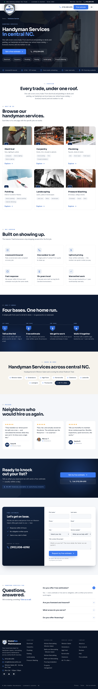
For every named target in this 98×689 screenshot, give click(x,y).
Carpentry (17, 59)
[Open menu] (91, 7)
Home (4, 18)
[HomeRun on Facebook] (4, 674)
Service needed (75, 530)
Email (73, 521)
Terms (82, 685)
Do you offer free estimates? (56, 588)
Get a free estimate (12, 51)
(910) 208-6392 (90, 2)
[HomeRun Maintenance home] (9, 9)
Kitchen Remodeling (50, 655)
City (50, 530)
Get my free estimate (76, 475)
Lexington (34, 383)
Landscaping (47, 59)
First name (52, 512)
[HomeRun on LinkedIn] (14, 674)
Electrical (7, 59)
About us (82, 643)
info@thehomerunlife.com (13, 662)
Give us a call (26, 599)
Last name (74, 512)
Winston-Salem (17, 377)
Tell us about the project (56, 539)
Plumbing (27, 59)
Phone (51, 521)
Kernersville (59, 377)
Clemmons (72, 377)
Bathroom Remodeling (51, 659)
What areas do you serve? (54, 610)
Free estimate (81, 7)
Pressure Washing (60, 59)
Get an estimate (91, 685)
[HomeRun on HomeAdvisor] (9, 674)
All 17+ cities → (63, 383)
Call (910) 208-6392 (79, 481)
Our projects (83, 647)
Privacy (76, 685)
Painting (36, 59)
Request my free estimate (62, 553)
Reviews (81, 650)
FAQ (80, 653)
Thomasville (48, 383)
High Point (45, 377)
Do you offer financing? (53, 617)
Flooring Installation (50, 662)
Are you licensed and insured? (56, 602)
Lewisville (85, 377)
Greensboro (32, 377)
